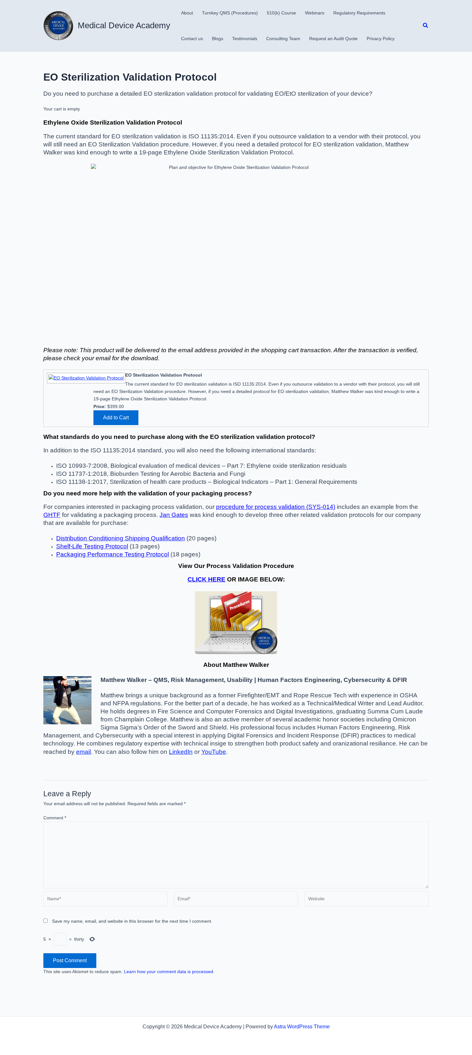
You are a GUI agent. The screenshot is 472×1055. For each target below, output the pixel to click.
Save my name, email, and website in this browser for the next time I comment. (132, 921)
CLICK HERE (206, 579)
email (83, 751)
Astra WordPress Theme (302, 1026)
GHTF (51, 514)
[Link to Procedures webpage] (236, 622)
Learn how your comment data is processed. (169, 971)
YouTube (213, 751)
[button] (426, 26)
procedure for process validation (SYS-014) (275, 506)
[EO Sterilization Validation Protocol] (85, 377)
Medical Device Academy (124, 25)
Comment (54, 817)
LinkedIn (181, 751)
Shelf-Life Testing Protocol (92, 546)
